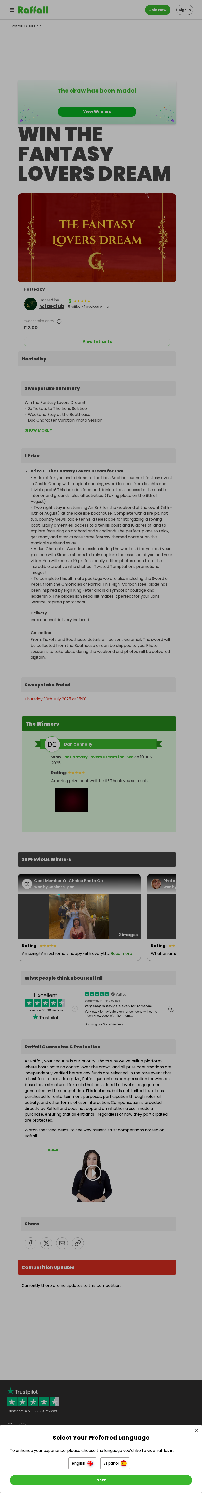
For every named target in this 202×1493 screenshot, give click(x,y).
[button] (82, 1463)
